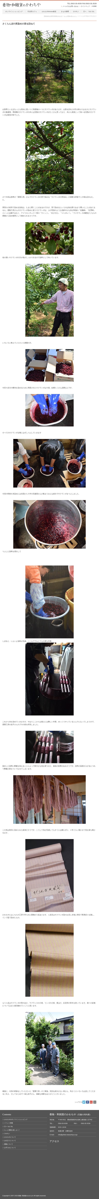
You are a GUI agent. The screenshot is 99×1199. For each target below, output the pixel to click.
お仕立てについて (10, 1140)
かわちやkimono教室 (49, 11)
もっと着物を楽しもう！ (12, 1130)
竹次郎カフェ (32, 11)
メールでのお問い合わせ (70, 6)
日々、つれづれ (88, 11)
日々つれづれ (8, 1126)
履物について (8, 1144)
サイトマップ (85, 6)
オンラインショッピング (14, 11)
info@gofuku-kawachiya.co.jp (67, 1135)
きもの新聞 (65, 11)
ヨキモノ (76, 11)
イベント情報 (8, 1123)
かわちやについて (10, 1137)
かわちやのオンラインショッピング (15, 1119)
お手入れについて (10, 1147)
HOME (94, 6)
